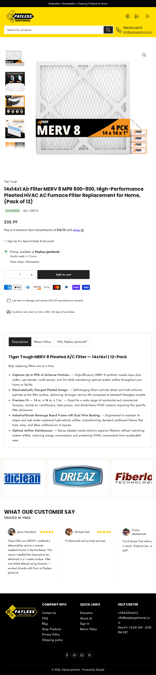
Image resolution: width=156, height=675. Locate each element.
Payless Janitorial (71, 670)
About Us (86, 618)
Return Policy (42, 342)
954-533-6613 (132, 28)
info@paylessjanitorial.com (137, 32)
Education (86, 613)
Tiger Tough (10, 181)
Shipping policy (52, 640)
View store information (24, 262)
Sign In (84, 623)
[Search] (108, 29)
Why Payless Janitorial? (72, 342)
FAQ (45, 618)
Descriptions (20, 342)
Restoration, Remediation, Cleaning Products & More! (78, 3)
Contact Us (49, 613)
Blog (45, 623)
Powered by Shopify (93, 670)
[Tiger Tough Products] (33, 477)
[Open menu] (147, 16)
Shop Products (51, 629)
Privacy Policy (51, 634)
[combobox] (59, 30)
